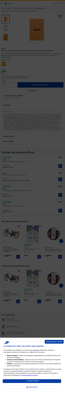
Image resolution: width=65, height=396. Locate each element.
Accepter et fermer (33, 381)
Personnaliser (33, 387)
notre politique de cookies (30, 375)
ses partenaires (34, 350)
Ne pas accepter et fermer (54, 341)
